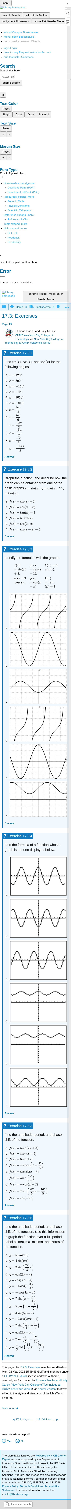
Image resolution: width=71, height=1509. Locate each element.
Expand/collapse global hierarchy (6, 307)
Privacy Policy (10, 1486)
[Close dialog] (2, 276)
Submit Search (11, 82)
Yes (9, 1441)
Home (19, 306)
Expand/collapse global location (67, 305)
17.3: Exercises (31, 1367)
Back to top (8, 1408)
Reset (5, 108)
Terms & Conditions (31, 1486)
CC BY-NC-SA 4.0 (15, 1376)
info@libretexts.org (16, 1494)
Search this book (10, 70)
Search (7, 1504)
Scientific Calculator (19, 210)
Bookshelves (43, 306)
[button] (14, 237)
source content (47, 1389)
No (22, 1441)
